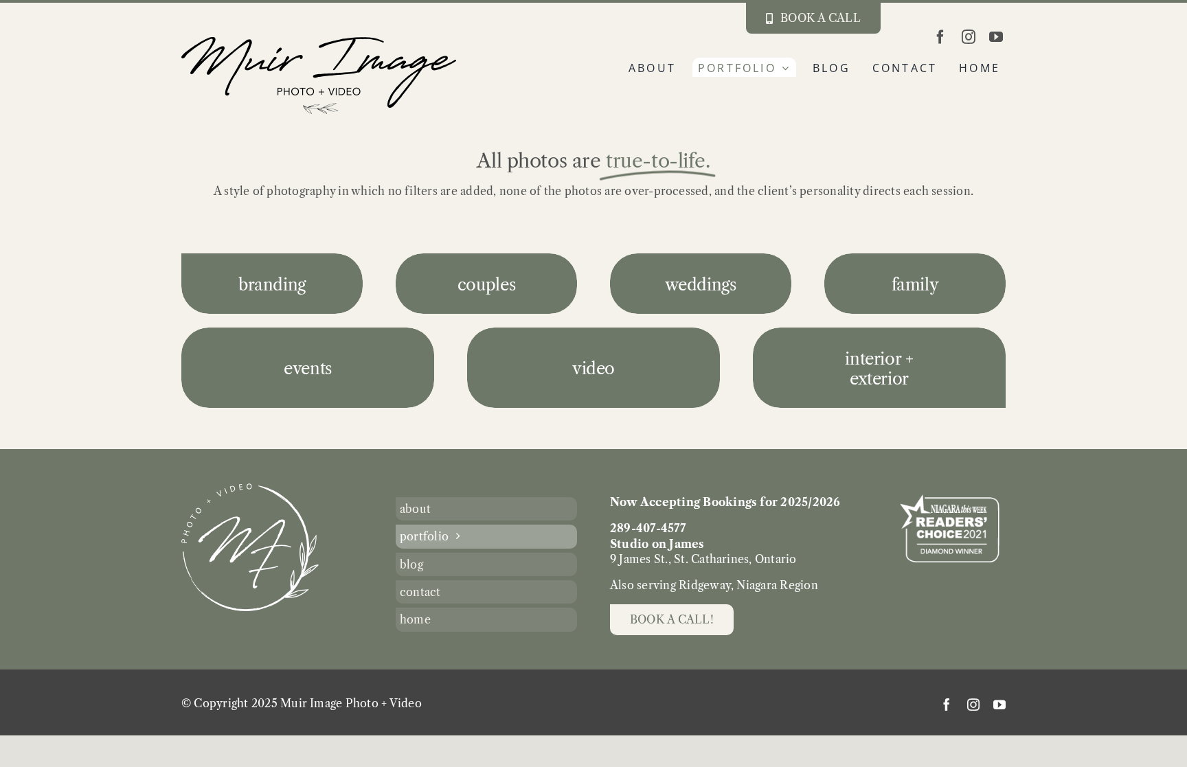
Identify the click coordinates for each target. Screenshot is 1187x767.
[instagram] (968, 37)
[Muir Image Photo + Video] (250, 489)
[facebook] (940, 37)
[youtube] (996, 37)
